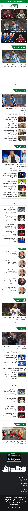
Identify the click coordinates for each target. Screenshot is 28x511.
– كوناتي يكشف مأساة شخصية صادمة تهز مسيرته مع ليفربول (9, 233)
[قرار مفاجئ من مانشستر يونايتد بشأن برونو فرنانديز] (21, 226)
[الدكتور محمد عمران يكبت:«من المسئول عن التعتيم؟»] (22, 264)
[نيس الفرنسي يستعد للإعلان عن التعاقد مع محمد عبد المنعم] (22, 119)
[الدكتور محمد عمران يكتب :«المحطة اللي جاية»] (22, 273)
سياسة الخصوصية (14, 504)
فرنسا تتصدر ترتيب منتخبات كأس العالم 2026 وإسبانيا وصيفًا (10, 240)
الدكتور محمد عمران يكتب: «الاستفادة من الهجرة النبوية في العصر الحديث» (9, 289)
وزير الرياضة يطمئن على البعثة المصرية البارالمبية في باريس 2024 (10, 131)
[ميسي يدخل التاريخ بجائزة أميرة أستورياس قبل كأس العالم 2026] (14, 26)
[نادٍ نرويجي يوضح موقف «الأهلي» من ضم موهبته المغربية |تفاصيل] (22, 138)
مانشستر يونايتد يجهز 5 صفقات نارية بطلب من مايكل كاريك (20, 17)
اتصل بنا (14, 502)
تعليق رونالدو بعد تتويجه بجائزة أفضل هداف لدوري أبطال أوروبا (10, 175)
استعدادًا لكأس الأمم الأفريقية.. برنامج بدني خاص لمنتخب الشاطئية (11, 125)
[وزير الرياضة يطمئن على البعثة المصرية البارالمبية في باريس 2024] (22, 132)
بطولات (22, 329)
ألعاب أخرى (20, 424)
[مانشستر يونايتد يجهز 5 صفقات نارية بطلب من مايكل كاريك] (20, 14)
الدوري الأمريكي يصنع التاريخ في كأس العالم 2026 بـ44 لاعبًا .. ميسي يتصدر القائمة (9, 209)
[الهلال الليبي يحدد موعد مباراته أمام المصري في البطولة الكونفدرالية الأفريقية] (22, 374)
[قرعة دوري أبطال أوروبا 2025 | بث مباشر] (22, 363)
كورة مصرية (20, 91)
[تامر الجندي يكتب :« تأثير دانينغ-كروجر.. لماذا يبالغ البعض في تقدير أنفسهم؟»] (22, 282)
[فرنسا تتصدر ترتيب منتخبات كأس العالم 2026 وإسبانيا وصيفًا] (21, 240)
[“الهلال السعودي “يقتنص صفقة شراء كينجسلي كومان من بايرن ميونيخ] (22, 188)
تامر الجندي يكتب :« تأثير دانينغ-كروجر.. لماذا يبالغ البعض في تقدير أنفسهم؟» (10, 280)
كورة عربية (21, 147)
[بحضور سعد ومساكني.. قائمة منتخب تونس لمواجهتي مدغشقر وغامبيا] (22, 181)
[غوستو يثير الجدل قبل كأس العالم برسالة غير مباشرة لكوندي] (21, 218)
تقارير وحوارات (19, 47)
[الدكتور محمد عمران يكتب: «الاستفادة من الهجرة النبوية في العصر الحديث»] (22, 290)
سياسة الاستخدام (6, 502)
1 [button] (15, 84)
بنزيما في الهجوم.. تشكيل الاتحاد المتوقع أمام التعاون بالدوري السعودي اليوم (10, 194)
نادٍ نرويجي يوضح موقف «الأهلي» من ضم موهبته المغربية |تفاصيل (10, 138)
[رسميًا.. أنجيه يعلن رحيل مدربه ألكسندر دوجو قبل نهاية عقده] (7, 38)
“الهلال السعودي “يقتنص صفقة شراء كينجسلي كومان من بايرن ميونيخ (10, 187)
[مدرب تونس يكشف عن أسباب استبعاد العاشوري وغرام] (22, 357)
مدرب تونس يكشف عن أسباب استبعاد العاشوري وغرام (10, 357)
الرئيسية (24, 502)
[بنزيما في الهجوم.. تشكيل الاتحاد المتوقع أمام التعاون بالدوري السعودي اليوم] (22, 194)
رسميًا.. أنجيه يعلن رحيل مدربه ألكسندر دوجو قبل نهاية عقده (7, 41)
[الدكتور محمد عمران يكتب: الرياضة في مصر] (22, 255)
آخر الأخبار (14, 385)
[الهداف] (14, 6)
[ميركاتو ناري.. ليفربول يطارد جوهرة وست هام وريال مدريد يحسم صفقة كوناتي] (7, 14)
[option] (14, 26)
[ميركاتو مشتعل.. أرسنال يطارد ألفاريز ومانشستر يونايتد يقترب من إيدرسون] (20, 38)
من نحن (19, 502)
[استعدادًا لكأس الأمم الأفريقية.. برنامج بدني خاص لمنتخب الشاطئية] (22, 125)
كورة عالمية (20, 300)
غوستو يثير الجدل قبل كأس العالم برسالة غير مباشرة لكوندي (10, 218)
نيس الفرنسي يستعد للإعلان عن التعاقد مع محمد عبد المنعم (11, 119)
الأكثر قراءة (14, 203)
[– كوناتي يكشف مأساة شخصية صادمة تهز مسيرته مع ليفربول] (21, 233)
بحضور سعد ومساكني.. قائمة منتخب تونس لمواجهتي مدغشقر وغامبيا (10, 181)
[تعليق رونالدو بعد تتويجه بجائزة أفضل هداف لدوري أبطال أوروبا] (22, 175)
